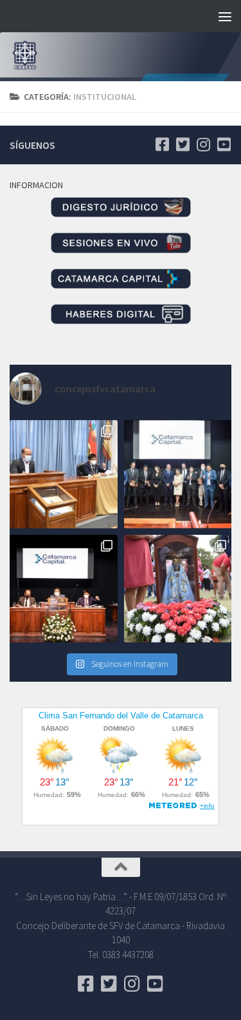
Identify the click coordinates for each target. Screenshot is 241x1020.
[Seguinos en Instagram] (203, 144)
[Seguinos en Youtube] (223, 144)
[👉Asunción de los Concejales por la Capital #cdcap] (178, 474)
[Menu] (225, 16)
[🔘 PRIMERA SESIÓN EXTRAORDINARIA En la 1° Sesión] (64, 474)
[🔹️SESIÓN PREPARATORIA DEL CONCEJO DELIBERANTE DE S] (64, 589)
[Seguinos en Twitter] (182, 144)
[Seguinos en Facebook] (162, 144)
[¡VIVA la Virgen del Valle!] (178, 589)
